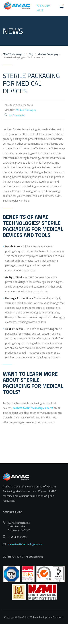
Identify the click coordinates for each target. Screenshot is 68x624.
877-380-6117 (44, 8)
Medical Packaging (26, 110)
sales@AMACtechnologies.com (25, 544)
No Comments (16, 115)
